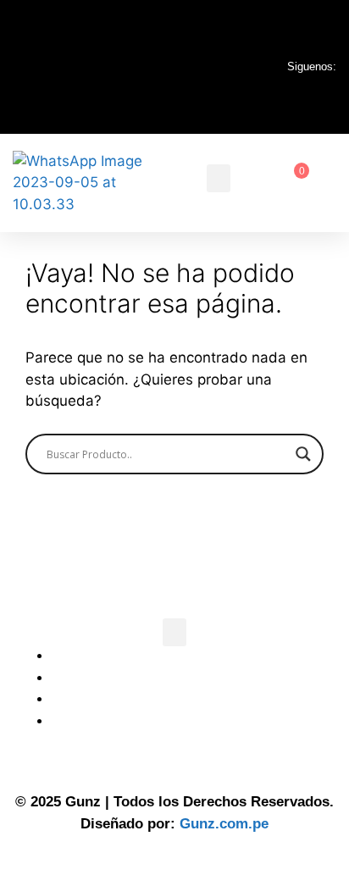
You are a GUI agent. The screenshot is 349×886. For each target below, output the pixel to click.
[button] (218, 178)
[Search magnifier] (303, 454)
